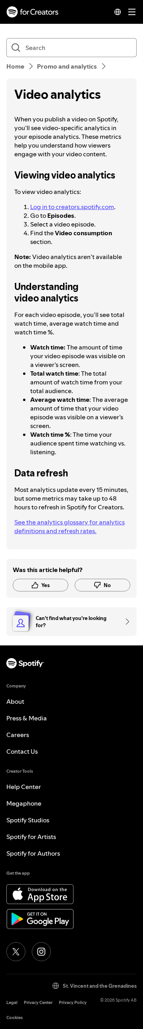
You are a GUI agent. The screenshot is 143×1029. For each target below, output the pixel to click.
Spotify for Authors (33, 853)
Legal (11, 1003)
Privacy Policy (73, 1003)
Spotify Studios (27, 820)
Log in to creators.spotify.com (72, 206)
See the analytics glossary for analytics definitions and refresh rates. (69, 526)
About (15, 701)
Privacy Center (38, 1003)
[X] (15, 951)
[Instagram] (41, 951)
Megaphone (23, 803)
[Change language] (117, 12)
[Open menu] (132, 11)
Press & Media (26, 718)
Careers (17, 734)
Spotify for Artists (31, 836)
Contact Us (22, 751)
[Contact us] (124, 621)
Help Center (23, 786)
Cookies (14, 1018)
